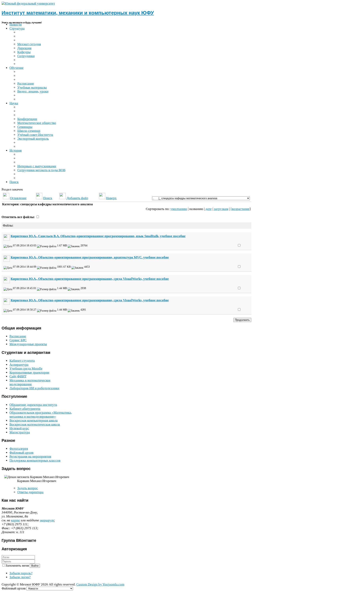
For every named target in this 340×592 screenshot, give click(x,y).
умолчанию (178, 209)
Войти (34, 565)
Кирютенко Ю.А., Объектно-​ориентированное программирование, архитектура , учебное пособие (90, 257)
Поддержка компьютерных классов (34, 460)
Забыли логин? (20, 577)
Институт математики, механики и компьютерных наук (78, 13)
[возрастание (240, 209)
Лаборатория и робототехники (34, 388)
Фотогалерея (18, 448)
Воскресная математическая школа (34, 424)
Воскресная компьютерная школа (33, 420)
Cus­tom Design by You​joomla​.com (100, 584)
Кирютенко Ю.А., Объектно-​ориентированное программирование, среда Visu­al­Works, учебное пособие (90, 279)
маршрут (47, 520)
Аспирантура (19, 364)
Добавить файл (77, 198)
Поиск (47, 198)
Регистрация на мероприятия (30, 456)
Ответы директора (30, 492)
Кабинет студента (22, 361)
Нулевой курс (19, 428)
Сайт (17, 376)
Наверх (111, 198)
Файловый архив (21, 452)
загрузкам (221, 209)
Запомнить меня (18, 565)
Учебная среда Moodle (25, 368)
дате (208, 209)
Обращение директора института (33, 405)
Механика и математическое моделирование (30, 382)
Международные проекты (28, 344)
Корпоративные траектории (29, 372)
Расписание (17, 336)
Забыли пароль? (20, 573)
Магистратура (19, 432)
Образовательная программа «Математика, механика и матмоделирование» (40, 414)
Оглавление (18, 198)
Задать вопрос (27, 488)
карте (15, 520)
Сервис (18, 340)
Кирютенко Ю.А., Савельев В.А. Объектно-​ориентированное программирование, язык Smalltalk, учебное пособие (98, 236)
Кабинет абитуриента (24, 409)
